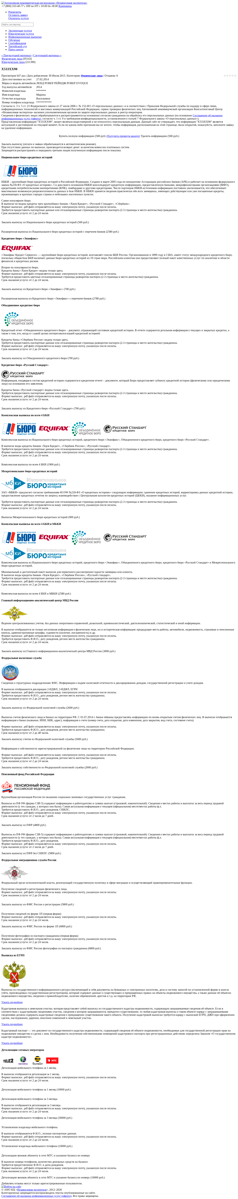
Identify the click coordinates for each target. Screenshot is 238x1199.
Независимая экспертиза (32, 1189)
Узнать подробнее (12, 1002)
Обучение (14, 40)
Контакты (65, 6)
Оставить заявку (18, 15)
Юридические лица (13, 62)
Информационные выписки (25, 36)
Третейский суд (17, 46)
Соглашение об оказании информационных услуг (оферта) (36, 1195)
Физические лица (12, 58)
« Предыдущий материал (16, 55)
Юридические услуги (21, 33)
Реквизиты (14, 11)
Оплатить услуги (18, 18)
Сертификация (17, 43)
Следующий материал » (47, 55)
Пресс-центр (15, 49)
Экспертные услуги (20, 30)
